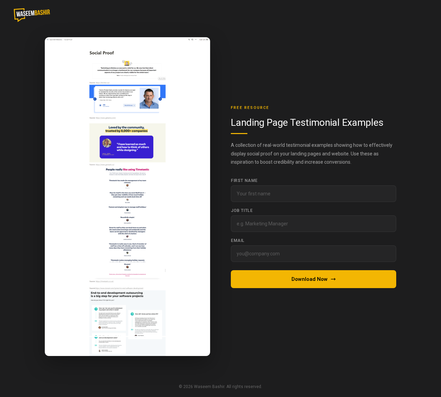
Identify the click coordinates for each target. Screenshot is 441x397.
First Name (244, 180)
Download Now (309, 279)
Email (238, 240)
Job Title (242, 210)
